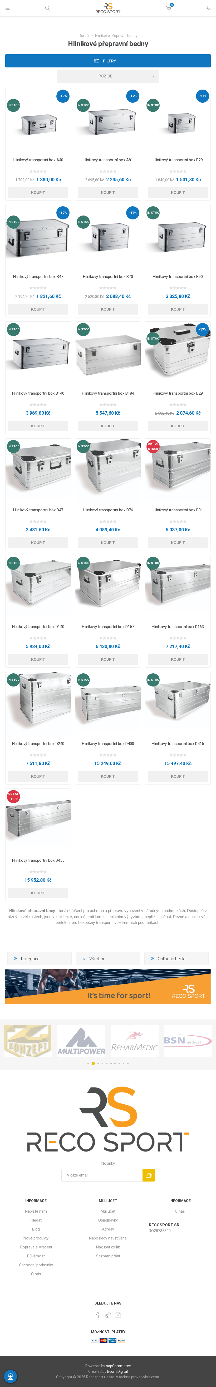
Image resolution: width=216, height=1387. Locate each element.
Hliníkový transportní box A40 (38, 160)
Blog (36, 1229)
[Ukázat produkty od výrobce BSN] (135, 1041)
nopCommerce (118, 1366)
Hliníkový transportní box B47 (38, 276)
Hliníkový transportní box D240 (38, 743)
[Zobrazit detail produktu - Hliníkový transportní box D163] (177, 588)
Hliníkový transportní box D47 (38, 510)
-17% (133, 96)
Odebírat (149, 1175)
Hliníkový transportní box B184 (108, 393)
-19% (63, 96)
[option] (28, 1041)
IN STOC (13, 105)
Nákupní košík (108, 1247)
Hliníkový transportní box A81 (108, 160)
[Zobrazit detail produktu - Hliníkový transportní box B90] (177, 237)
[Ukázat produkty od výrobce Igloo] (188, 1041)
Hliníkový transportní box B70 (108, 276)
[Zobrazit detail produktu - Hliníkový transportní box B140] (38, 354)
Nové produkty (35, 1238)
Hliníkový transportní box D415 (178, 743)
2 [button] (92, 1063)
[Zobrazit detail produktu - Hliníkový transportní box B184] (108, 354)
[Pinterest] (98, 1315)
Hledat (36, 1220)
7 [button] (115, 1063)
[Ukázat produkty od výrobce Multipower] (28, 1041)
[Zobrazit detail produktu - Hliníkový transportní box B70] (108, 237)
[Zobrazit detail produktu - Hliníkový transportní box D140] (38, 588)
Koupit (38, 192)
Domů (84, 35)
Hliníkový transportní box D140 (38, 626)
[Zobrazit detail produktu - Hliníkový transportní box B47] (38, 237)
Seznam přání (108, 1256)
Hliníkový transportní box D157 (108, 626)
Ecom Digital (117, 1371)
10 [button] (128, 1063)
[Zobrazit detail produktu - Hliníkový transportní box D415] (177, 704)
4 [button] (102, 1063)
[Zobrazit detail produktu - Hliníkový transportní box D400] (108, 704)
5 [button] (106, 1063)
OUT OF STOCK (153, 446)
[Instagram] (118, 1315)
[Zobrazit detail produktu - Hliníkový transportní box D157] (108, 588)
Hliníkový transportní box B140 (38, 393)
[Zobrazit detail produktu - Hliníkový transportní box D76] (108, 471)
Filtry (109, 61)
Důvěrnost (36, 1256)
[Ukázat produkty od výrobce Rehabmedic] (81, 1041)
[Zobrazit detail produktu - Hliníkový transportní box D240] (38, 704)
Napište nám (36, 1211)
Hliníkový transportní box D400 (108, 743)
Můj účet (108, 1211)
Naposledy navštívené (108, 1238)
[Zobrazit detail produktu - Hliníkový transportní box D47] (38, 471)
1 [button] (88, 1063)
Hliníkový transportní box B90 (178, 276)
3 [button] (97, 1063)
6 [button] (111, 1063)
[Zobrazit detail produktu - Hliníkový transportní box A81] (108, 121)
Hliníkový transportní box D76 (108, 510)
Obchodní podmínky (36, 1265)
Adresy (108, 1229)
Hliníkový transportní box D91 (178, 510)
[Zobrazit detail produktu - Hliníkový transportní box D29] (177, 354)
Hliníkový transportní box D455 (38, 860)
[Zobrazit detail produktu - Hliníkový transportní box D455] (38, 821)
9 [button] (123, 1063)
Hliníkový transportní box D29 (178, 393)
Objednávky (108, 1220)
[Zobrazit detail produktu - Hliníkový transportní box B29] (177, 121)
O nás (36, 1274)
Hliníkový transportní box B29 (178, 160)
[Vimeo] (108, 1313)
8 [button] (119, 1063)
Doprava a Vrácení (36, 1247)
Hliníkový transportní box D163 (178, 626)
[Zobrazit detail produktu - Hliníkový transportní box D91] (177, 471)
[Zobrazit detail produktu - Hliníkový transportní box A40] (38, 121)
